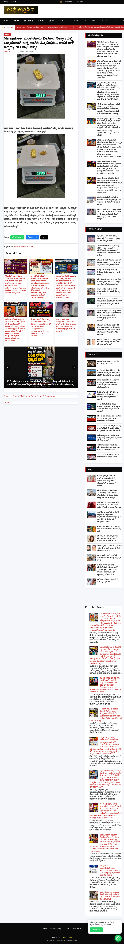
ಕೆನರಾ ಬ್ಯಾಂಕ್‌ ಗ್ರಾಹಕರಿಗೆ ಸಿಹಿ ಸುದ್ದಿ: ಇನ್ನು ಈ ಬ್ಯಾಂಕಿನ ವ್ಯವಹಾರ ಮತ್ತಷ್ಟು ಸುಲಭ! (109, 437)
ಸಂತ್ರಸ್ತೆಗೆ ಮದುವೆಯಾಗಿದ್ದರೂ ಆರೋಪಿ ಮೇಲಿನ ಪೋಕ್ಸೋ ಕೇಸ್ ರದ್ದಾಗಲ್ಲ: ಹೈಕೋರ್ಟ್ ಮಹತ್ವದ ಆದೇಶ (109, 201)
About (45, 929)
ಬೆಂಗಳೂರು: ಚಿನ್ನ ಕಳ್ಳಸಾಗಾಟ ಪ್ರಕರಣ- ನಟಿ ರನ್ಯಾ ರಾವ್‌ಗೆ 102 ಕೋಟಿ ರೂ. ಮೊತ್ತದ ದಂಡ (108, 538)
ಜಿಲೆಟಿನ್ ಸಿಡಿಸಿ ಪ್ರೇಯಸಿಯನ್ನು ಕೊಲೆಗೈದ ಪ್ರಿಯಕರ (108, 581)
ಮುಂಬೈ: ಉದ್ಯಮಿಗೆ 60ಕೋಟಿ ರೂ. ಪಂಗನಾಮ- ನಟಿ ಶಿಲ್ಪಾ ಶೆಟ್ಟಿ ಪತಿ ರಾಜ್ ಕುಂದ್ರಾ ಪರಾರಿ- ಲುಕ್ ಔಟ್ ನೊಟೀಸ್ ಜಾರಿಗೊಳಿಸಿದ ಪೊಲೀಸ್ (108, 330)
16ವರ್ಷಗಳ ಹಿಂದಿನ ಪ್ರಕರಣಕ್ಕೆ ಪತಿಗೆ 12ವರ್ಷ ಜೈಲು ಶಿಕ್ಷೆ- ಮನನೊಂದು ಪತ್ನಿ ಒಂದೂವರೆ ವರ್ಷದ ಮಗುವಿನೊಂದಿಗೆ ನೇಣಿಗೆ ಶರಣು (108, 251)
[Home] (19, 10)
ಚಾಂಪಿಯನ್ (28, 21)
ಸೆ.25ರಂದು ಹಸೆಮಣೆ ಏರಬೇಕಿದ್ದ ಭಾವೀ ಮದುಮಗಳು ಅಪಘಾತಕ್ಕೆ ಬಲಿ (109, 529)
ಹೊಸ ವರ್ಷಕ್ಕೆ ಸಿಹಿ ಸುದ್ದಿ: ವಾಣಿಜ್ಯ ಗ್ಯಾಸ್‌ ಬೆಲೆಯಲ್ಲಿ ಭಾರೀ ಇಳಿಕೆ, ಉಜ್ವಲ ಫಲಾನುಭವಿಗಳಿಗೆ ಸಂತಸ (109, 428)
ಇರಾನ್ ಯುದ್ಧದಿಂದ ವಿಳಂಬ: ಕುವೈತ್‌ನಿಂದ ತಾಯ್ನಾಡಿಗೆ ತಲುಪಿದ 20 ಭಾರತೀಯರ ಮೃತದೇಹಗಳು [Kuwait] (109, 302)
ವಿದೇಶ (51, 21)
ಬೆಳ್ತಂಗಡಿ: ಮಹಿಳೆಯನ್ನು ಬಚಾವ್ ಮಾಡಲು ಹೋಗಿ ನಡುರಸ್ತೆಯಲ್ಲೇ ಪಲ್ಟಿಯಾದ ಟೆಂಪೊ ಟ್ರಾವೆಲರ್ (109, 262)
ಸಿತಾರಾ (41, 21)
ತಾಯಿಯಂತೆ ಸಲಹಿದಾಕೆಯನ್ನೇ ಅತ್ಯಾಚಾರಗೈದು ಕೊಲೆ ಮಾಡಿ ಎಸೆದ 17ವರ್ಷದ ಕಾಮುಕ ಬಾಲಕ (109, 505)
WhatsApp (19, 237)
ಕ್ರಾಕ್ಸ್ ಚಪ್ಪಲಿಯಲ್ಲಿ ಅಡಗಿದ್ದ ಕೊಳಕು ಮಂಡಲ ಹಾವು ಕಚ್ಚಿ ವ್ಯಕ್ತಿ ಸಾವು (109, 291)
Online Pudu (67, 937)
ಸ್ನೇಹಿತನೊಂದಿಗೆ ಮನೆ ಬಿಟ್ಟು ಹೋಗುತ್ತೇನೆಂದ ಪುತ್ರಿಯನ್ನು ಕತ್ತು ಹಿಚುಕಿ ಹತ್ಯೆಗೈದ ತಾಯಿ (108, 238)
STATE (115, 21)
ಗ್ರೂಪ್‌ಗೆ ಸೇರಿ (96, 930)
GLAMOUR (75, 21)
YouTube (80, 2)
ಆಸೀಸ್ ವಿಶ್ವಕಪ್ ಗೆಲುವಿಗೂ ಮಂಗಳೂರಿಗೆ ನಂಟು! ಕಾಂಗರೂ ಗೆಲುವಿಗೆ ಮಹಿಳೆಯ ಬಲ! (108, 447)
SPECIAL (104, 21)
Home (6, 21)
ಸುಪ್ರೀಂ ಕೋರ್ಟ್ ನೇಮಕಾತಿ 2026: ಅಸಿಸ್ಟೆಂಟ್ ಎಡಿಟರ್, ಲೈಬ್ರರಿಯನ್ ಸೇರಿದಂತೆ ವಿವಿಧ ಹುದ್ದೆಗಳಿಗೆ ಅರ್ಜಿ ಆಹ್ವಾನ (107, 494)
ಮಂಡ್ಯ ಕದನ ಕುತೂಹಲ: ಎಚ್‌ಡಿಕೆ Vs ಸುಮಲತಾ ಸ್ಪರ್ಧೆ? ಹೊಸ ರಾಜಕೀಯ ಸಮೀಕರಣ (109, 418)
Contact (67, 929)
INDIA (7, 34)
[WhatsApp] (118, 938)
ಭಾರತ (16, 21)
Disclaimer (77, 929)
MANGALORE (90, 21)
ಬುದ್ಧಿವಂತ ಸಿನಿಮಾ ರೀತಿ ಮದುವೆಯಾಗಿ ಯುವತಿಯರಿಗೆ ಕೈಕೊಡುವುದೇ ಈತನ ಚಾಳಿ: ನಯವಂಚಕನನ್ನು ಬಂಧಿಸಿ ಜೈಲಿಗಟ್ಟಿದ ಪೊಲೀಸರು (107, 570)
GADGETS (62, 21)
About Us (8, 396)
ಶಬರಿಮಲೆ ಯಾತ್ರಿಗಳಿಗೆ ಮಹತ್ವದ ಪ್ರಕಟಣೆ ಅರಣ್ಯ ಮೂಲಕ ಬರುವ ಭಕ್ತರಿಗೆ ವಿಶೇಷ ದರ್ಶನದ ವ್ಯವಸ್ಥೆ (108, 372)
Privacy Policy (29, 396)
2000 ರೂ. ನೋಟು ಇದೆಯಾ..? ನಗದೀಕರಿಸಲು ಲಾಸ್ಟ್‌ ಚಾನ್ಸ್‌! (108, 456)
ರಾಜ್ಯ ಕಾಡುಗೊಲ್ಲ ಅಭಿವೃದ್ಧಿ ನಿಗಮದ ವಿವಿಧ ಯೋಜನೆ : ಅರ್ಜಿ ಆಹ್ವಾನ (109, 272)
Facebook (68, 2)
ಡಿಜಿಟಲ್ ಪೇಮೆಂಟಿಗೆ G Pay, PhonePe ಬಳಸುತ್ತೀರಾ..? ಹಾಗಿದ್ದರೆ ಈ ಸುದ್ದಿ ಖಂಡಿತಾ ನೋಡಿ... (107, 396)
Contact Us (18, 396)
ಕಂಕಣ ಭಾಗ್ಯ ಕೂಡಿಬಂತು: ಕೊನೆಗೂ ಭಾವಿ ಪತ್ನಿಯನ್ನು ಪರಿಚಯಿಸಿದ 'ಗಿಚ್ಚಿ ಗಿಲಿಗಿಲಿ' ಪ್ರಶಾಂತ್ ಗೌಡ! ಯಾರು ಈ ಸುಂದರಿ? (106, 481)
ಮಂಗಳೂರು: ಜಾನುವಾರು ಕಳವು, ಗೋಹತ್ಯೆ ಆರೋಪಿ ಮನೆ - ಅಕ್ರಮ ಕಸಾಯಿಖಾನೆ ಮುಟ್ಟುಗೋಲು (109, 282)
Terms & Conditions (45, 396)
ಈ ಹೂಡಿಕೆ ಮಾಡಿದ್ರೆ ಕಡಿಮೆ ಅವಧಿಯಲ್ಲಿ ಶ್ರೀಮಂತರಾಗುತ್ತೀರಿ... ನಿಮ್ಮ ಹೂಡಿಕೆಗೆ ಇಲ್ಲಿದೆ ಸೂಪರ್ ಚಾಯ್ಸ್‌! (109, 408)
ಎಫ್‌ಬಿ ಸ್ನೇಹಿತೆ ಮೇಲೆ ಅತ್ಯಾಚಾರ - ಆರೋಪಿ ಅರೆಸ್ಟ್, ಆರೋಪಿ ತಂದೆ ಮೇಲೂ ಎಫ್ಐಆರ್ (109, 342)
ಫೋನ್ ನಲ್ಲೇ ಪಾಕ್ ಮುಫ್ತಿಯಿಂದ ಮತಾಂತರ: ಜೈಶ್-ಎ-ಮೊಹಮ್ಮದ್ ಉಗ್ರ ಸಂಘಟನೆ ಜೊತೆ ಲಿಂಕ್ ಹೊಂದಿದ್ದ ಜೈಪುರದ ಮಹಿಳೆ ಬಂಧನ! (66, 325)
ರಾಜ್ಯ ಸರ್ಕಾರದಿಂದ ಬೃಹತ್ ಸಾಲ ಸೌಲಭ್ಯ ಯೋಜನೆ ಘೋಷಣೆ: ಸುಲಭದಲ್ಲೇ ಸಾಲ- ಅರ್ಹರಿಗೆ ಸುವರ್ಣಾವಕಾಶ (109, 384)
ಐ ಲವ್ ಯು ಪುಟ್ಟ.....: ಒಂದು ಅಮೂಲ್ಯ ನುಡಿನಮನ (108, 362)
